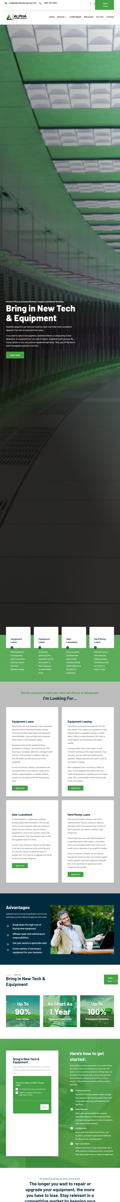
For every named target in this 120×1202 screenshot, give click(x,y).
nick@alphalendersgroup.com (23, 3)
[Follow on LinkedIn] (94, 3)
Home (51, 17)
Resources (88, 17)
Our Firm (100, 17)
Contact (110, 17)
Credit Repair (75, 17)
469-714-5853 (50, 3)
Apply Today (105, 4)
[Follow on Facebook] (90, 3)
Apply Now (19, 788)
